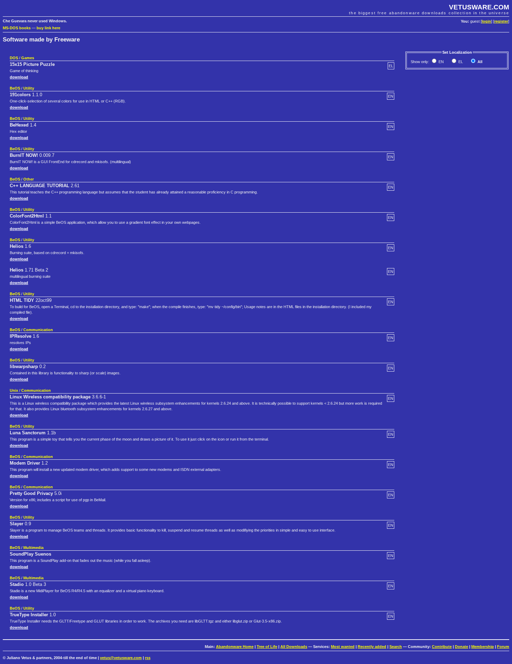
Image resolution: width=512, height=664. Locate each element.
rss (147, 658)
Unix (14, 390)
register (501, 21)
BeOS (15, 88)
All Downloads (293, 646)
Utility (28, 88)
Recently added (372, 646)
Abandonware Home (235, 646)
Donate (461, 646)
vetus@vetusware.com (121, 658)
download (19, 77)
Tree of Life (267, 646)
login (486, 21)
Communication (38, 330)
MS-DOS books (17, 28)
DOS (14, 58)
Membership (482, 646)
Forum (503, 646)
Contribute (442, 646)
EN (440, 62)
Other (28, 179)
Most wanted (343, 646)
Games (27, 58)
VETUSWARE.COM (479, 7)
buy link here (48, 28)
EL (460, 62)
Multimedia (33, 547)
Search (395, 646)
